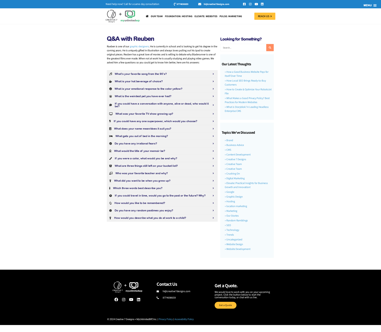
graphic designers (139, 46)
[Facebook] (116, 299)
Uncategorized (234, 239)
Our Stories (232, 216)
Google (230, 192)
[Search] (270, 47)
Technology (232, 230)
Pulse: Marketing (231, 16)
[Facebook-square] (244, 4)
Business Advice (235, 145)
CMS (228, 150)
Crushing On (233, 174)
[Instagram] (250, 4)
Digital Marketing (235, 178)
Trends (230, 235)
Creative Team (234, 164)
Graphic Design (234, 197)
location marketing (236, 206)
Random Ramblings (237, 220)
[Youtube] (256, 4)
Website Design (234, 244)
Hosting (230, 201)
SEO (228, 225)
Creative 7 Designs (236, 159)
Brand (229, 140)
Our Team (157, 16)
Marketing (231, 211)
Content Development (238, 154)
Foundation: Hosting (179, 16)
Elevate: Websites (206, 16)
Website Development (238, 249)
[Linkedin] (262, 4)
